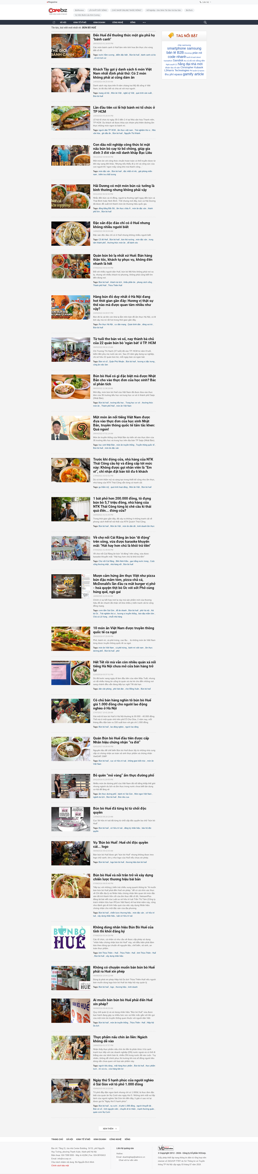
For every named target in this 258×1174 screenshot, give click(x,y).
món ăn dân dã (129, 526)
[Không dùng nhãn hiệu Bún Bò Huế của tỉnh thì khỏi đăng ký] (72, 938)
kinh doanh (133, 987)
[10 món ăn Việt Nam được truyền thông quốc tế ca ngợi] (72, 639)
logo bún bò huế (117, 862)
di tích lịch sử (100, 58)
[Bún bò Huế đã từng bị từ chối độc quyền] (72, 819)
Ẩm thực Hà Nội (106, 324)
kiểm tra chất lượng (107, 174)
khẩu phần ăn (129, 282)
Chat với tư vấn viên (128, 1160)
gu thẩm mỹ (104, 487)
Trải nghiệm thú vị (142, 130)
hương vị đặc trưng (146, 361)
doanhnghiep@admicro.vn (134, 1157)
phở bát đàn (118, 689)
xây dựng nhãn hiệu (106, 916)
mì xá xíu (103, 1069)
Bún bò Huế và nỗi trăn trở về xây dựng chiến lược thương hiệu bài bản (123, 877)
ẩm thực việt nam (125, 130)
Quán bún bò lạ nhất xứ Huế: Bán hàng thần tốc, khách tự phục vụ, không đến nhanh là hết (122, 260)
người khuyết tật (144, 1106)
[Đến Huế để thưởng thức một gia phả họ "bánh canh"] (72, 46)
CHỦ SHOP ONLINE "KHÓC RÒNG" (126, 10)
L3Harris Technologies (176, 70)
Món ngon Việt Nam (143, 794)
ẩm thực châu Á (123, 208)
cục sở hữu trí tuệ (118, 761)
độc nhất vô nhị (130, 171)
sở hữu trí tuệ (116, 828)
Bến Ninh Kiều (122, 561)
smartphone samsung (184, 48)
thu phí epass (173, 74)
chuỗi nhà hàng (115, 617)
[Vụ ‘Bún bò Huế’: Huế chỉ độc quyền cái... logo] (72, 853)
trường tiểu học (117, 403)
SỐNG (132, 22)
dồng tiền (200, 60)
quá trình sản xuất (144, 93)
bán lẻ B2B (175, 52)
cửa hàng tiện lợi (116, 1069)
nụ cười (113, 1106)
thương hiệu (121, 987)
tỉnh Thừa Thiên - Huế (146, 953)
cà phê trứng (121, 648)
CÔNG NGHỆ (117, 22)
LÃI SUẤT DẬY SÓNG (98, 10)
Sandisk (178, 60)
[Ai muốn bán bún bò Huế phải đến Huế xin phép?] (72, 1011)
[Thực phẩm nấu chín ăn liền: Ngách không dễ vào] (72, 1048)
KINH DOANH (99, 22)
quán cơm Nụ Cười (101, 1112)
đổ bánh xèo (132, 243)
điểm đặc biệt (122, 55)
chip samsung (184, 45)
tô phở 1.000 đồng (127, 1106)
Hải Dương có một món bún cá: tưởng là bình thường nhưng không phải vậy (123, 188)
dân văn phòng (105, 689)
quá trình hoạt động (119, 487)
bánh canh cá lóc (148, 55)
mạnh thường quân (145, 1109)
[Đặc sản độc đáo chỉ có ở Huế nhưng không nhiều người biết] (72, 234)
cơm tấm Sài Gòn (106, 610)
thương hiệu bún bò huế (136, 862)
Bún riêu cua (123, 797)
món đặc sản (104, 171)
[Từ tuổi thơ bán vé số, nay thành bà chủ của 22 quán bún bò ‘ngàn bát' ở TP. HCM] (72, 350)
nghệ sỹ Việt (128, 93)
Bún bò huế (134, 55)
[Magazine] (52, 2)
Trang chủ (57, 1139)
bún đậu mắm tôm (146, 613)
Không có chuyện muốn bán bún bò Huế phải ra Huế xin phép (124, 969)
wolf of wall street (194, 57)
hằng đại (184, 64)
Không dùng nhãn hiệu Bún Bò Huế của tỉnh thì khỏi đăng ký (123, 929)
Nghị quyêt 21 (171, 64)
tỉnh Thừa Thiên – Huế (108, 953)
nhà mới (197, 64)
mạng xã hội (104, 93)
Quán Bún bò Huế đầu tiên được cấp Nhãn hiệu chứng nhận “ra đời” (121, 740)
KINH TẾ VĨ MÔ (79, 22)
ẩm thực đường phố (107, 794)
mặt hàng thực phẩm (123, 1066)
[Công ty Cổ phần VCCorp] (166, 1147)
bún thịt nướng (127, 239)
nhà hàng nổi (116, 564)
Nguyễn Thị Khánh (132, 133)
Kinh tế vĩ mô (83, 1139)
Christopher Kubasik (192, 67)
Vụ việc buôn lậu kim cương (87, 15)
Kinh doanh (100, 1139)
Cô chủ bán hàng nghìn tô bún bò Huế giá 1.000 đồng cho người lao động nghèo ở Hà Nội (122, 704)
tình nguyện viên (111, 1109)
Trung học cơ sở (133, 403)
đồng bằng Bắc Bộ (107, 208)
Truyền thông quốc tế (145, 445)
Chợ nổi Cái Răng (106, 561)
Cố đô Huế (103, 239)
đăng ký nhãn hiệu (132, 828)
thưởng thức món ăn (116, 243)
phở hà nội (144, 610)
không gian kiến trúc (136, 761)
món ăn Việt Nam (123, 406)
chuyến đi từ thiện (128, 1109)
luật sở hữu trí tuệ (124, 916)
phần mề (197, 52)
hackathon (168, 61)
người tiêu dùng (105, 1066)
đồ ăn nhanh (121, 610)
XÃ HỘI (63, 22)
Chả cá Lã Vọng (100, 617)
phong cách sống (144, 282)
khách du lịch (116, 282)
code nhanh (177, 57)
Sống (127, 1139)
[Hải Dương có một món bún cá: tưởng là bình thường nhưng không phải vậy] (72, 196)
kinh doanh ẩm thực (146, 526)
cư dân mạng (120, 324)
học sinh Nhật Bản (107, 445)
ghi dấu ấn (106, 133)
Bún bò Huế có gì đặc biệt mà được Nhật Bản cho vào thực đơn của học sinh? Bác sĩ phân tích (124, 380)
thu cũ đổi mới (189, 61)
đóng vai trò (147, 324)
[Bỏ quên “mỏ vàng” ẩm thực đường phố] (72, 786)
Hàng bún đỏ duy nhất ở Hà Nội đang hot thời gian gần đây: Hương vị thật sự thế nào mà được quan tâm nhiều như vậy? (123, 303)
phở (118, 651)
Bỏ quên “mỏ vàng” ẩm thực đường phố (123, 775)
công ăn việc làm (100, 365)
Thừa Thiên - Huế (127, 953)
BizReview (79, 10)
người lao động (131, 727)
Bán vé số (103, 361)
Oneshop (188, 53)
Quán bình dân (134, 324)
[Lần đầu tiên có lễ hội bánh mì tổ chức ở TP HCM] (72, 118)
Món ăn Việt (116, 93)
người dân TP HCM (107, 130)
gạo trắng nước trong (139, 561)
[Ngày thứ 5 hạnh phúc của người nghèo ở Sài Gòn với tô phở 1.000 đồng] (72, 1091)
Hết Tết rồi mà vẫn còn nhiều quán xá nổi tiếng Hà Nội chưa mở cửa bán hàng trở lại (124, 666)
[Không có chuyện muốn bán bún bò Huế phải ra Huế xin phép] (72, 978)
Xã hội (69, 1139)
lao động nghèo (116, 727)
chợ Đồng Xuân (132, 689)
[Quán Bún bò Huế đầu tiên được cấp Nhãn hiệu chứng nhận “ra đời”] (72, 749)
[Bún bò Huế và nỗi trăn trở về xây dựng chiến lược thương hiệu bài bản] (72, 886)
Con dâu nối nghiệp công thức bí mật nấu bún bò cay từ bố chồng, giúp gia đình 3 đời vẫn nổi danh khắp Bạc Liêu (122, 149)
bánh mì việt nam (135, 648)
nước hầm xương (106, 55)
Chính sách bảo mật (60, 1165)
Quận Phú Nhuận (116, 361)
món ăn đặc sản (139, 208)
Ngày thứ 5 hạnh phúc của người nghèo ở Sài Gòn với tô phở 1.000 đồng (123, 1082)
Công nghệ (115, 1139)
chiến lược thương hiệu (120, 913)
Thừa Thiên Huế (115, 285)
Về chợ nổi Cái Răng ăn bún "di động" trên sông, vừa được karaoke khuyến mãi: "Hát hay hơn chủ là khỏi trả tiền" (121, 542)
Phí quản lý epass (197, 71)
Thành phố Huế (99, 285)
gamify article (193, 74)
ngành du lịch (99, 797)
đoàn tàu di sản (172, 67)
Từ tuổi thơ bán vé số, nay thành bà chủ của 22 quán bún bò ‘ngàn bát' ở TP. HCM (124, 341)
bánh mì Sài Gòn (125, 794)
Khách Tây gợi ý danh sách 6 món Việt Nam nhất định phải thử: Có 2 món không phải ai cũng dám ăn (122, 73)
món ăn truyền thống (125, 445)
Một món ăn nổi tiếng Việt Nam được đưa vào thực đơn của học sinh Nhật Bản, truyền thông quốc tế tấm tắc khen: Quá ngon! (124, 423)
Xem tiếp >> (103, 1127)
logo (112, 987)
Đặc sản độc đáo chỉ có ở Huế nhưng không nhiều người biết (121, 225)
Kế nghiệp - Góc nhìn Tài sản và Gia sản (164, 10)
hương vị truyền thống (127, 613)
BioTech (189, 10)
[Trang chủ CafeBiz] (54, 22)
